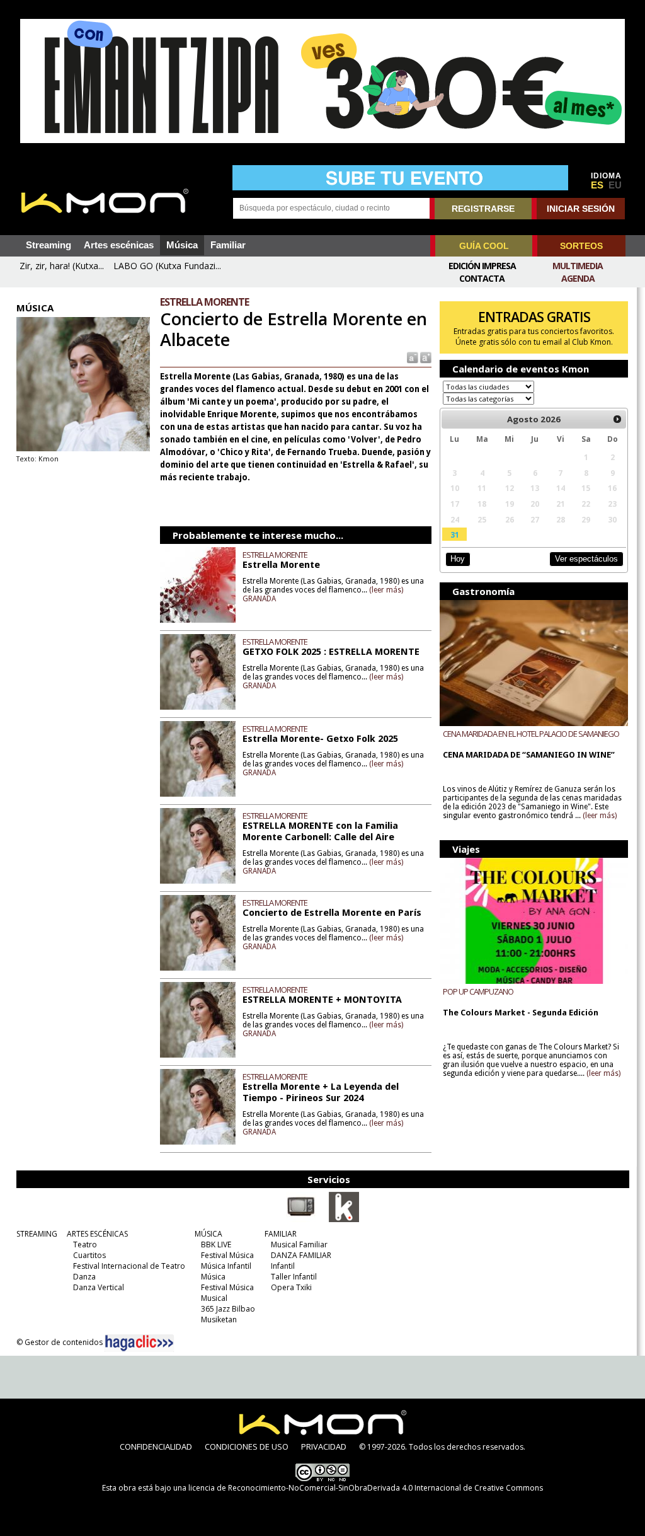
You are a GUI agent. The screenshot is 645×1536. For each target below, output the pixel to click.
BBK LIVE (216, 1244)
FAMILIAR (281, 1233)
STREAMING (36, 1233)
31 (454, 534)
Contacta (482, 278)
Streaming (48, 245)
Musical (214, 1298)
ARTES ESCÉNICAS (97, 1233)
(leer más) (386, 590)
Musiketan (219, 1319)
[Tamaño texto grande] (424, 357)
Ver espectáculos (586, 558)
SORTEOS (581, 246)
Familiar (228, 245)
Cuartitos (89, 1255)
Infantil (283, 1266)
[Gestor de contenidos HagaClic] (139, 1343)
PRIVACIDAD (323, 1446)
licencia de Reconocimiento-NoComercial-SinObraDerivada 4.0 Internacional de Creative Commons (365, 1487)
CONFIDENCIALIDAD (156, 1446)
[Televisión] (301, 1219)
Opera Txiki (291, 1287)
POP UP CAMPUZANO (478, 991)
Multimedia (577, 266)
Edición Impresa (482, 266)
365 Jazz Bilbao (228, 1308)
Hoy (457, 558)
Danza (84, 1276)
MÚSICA (208, 1233)
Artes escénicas (119, 245)
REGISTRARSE (483, 209)
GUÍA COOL (484, 246)
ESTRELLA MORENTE (275, 554)
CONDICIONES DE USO (246, 1446)
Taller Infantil (294, 1276)
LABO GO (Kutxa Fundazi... (167, 266)
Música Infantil (226, 1266)
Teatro (85, 1244)
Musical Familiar (299, 1244)
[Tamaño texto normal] (411, 357)
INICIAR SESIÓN (581, 209)
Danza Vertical (98, 1287)
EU (615, 185)
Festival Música (227, 1255)
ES (597, 185)
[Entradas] (344, 1219)
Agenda (578, 278)
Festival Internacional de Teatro (129, 1266)
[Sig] (617, 419)
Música (182, 245)
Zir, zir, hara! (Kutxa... (62, 266)
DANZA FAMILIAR (301, 1255)
